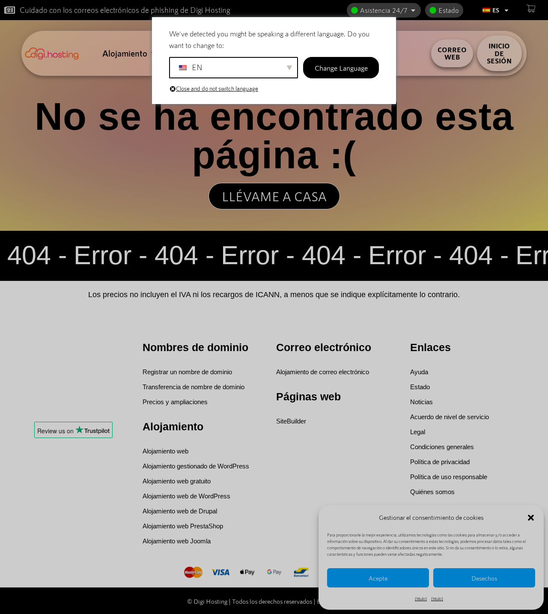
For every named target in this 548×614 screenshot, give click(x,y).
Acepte (378, 578)
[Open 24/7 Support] (413, 10)
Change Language (341, 67)
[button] (531, 517)
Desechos (484, 578)
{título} (421, 598)
